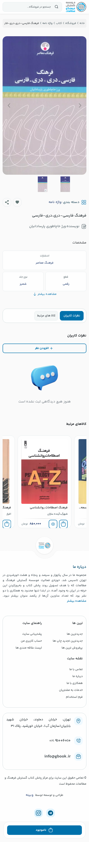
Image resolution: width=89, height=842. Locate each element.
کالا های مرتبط (46, 315)
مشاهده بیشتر (76, 601)
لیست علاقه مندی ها (29, 648)
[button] (17, 202)
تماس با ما (76, 669)
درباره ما (77, 676)
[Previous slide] (79, 105)
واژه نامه (55, 202)
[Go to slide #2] (42, 184)
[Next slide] (9, 105)
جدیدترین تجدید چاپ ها (68, 641)
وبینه (29, 795)
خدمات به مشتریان (71, 690)
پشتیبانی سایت (32, 634)
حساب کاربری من (31, 641)
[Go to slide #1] (65, 184)
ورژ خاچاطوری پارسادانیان (47, 226)
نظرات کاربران (72, 315)
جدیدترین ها (75, 634)
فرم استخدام (74, 697)
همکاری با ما (75, 683)
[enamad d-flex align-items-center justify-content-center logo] (44, 763)
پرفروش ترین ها (72, 648)
